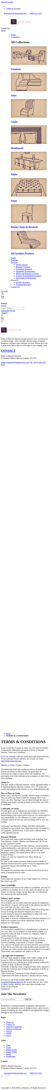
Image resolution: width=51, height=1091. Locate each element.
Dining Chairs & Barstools (24, 227)
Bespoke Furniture (23, 267)
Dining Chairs (11, 1050)
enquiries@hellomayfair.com (12, 982)
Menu (3, 30)
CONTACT (8, 350)
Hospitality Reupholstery (25, 271)
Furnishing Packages (24, 269)
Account (4, 291)
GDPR (8, 1033)
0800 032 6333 (35, 1073)
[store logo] (21, 28)
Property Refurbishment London (28, 276)
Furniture (16, 69)
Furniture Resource (23, 285)
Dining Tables (11, 1052)
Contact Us (15, 287)
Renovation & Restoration (26, 278)
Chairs (14, 121)
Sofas (13, 95)
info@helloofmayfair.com (11, 761)
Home (13, 35)
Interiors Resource (23, 282)
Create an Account (13, 8)
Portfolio (14, 260)
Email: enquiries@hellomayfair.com (15, 362)
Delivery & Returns (13, 1029)
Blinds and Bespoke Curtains (27, 274)
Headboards (17, 148)
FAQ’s (8, 1036)
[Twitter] (5, 1076)
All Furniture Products (22, 253)
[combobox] (12, 308)
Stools (14, 200)
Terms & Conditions (14, 1027)
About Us (10, 1022)
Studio (13, 258)
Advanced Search (8, 311)
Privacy (9, 1031)
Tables (14, 174)
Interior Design (22, 265)
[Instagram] (9, 1076)
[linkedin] (2, 1076)
